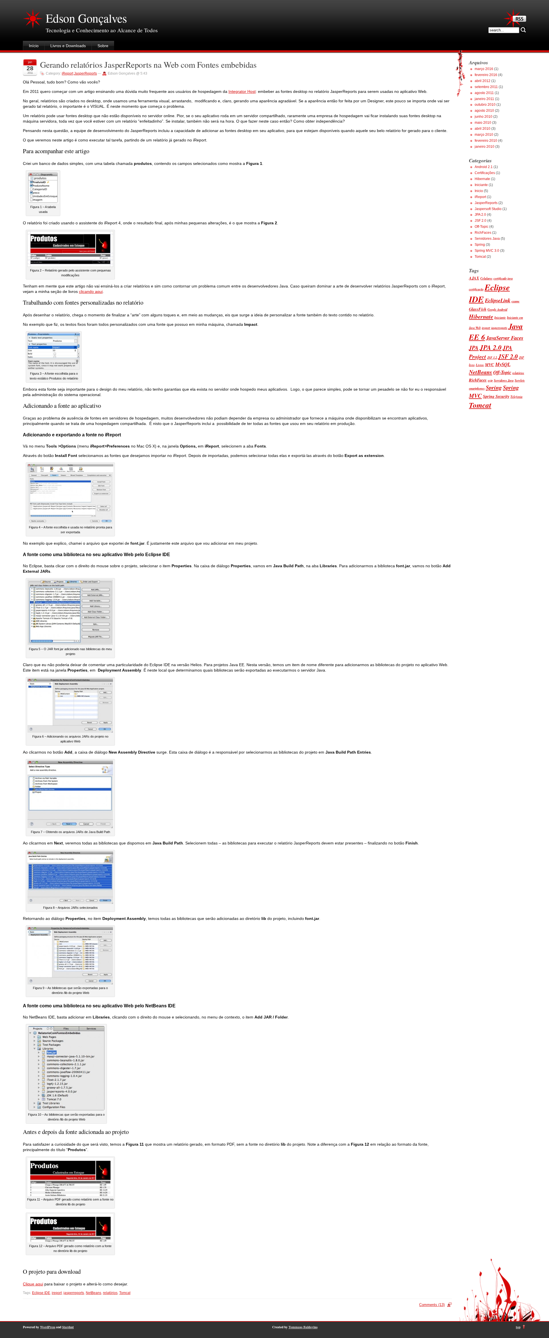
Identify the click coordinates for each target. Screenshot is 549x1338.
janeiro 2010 (484, 147)
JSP (521, 357)
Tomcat (124, 1293)
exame (516, 301)
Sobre (103, 45)
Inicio (479, 191)
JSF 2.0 (480, 221)
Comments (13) (432, 1305)
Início (34, 45)
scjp (490, 380)
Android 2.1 (484, 167)
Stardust (68, 1327)
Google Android (497, 309)
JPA (474, 348)
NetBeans (93, 1293)
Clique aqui (33, 1284)
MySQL (502, 364)
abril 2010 (482, 129)
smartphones (477, 388)
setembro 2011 (486, 87)
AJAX (474, 278)
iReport (67, 73)
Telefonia (516, 396)
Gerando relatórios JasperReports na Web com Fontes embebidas (148, 64)
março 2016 (484, 69)
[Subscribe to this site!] (519, 20)
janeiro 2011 (484, 99)
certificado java (503, 278)
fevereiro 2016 (486, 75)
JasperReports (85, 73)
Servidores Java (487, 239)
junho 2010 (483, 117)
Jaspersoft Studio (488, 209)
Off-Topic (481, 227)
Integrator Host (242, 91)
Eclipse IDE (41, 1293)
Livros (480, 365)
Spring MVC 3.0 (487, 251)
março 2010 (484, 135)
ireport (57, 1293)
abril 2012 (482, 81)
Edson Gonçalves (86, 18)
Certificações (485, 173)
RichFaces (483, 233)
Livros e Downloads (68, 45)
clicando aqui (91, 291)
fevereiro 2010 (486, 141)
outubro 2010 (485, 105)
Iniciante (481, 185)
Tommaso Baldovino (303, 1327)
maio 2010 (483, 123)
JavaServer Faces (504, 338)
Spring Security (496, 396)
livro (472, 365)
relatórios (110, 1293)
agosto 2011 (484, 93)
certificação (476, 289)
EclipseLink (497, 300)
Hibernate (482, 179)
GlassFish (477, 309)
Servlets (520, 380)
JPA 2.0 (480, 215)
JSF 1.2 (492, 357)
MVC (489, 365)
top (518, 1327)
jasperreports (73, 1293)
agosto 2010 (484, 111)
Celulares (486, 278)
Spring (480, 245)
